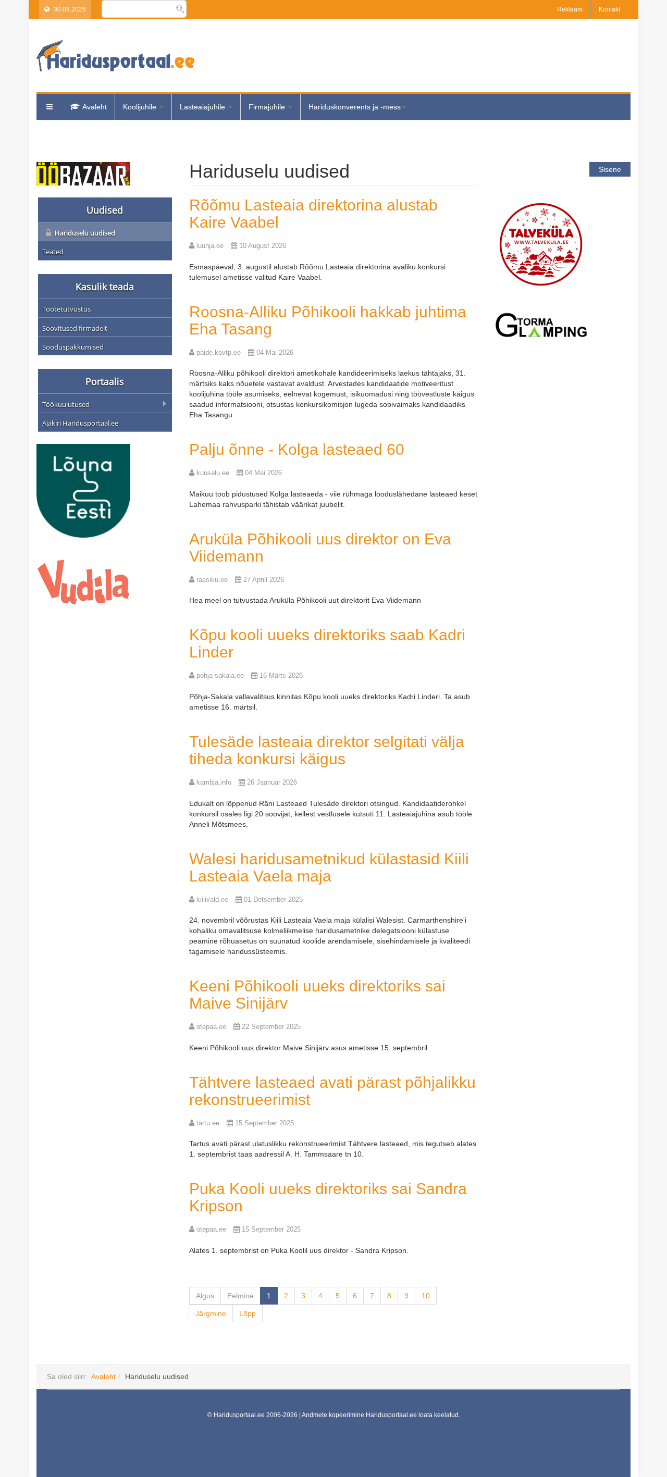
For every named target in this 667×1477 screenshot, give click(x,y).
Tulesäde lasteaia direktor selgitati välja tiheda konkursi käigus (326, 750)
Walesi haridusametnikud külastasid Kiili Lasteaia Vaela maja (329, 867)
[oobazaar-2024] (83, 173)
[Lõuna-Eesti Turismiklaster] (83, 490)
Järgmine (210, 1313)
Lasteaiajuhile (203, 107)
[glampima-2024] (541, 324)
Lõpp (247, 1313)
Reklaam (570, 9)
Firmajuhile (268, 107)
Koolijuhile (140, 107)
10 (426, 1296)
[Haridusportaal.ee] (115, 55)
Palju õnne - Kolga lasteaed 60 (296, 449)
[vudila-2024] (83, 581)
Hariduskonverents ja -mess (354, 107)
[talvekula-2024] (541, 244)
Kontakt (609, 9)
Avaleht (94, 107)
